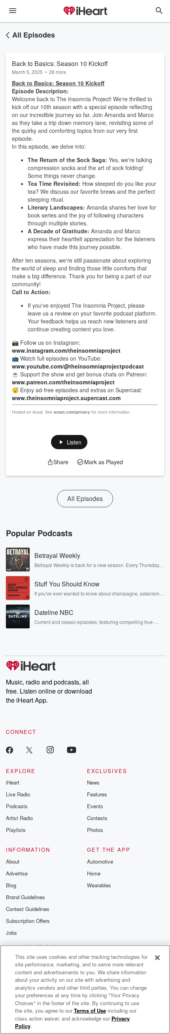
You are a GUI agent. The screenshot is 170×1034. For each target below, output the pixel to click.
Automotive (100, 861)
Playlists (16, 830)
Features (97, 794)
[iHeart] (85, 11)
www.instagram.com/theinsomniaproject (66, 350)
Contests (97, 818)
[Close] (157, 957)
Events (95, 806)
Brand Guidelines (25, 897)
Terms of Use (90, 1010)
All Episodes (33, 35)
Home (93, 873)
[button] (69, 442)
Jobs (11, 932)
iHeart (12, 782)
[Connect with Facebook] (9, 749)
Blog (11, 885)
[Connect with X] (29, 749)
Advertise (17, 873)
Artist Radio (19, 818)
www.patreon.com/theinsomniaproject (63, 382)
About (12, 861)
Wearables (99, 885)
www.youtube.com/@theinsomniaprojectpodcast (78, 366)
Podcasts (17, 806)
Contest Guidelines (27, 909)
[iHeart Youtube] (71, 749)
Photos (95, 830)
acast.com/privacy (72, 412)
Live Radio (18, 794)
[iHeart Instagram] (50, 749)
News (93, 782)
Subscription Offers (28, 920)
